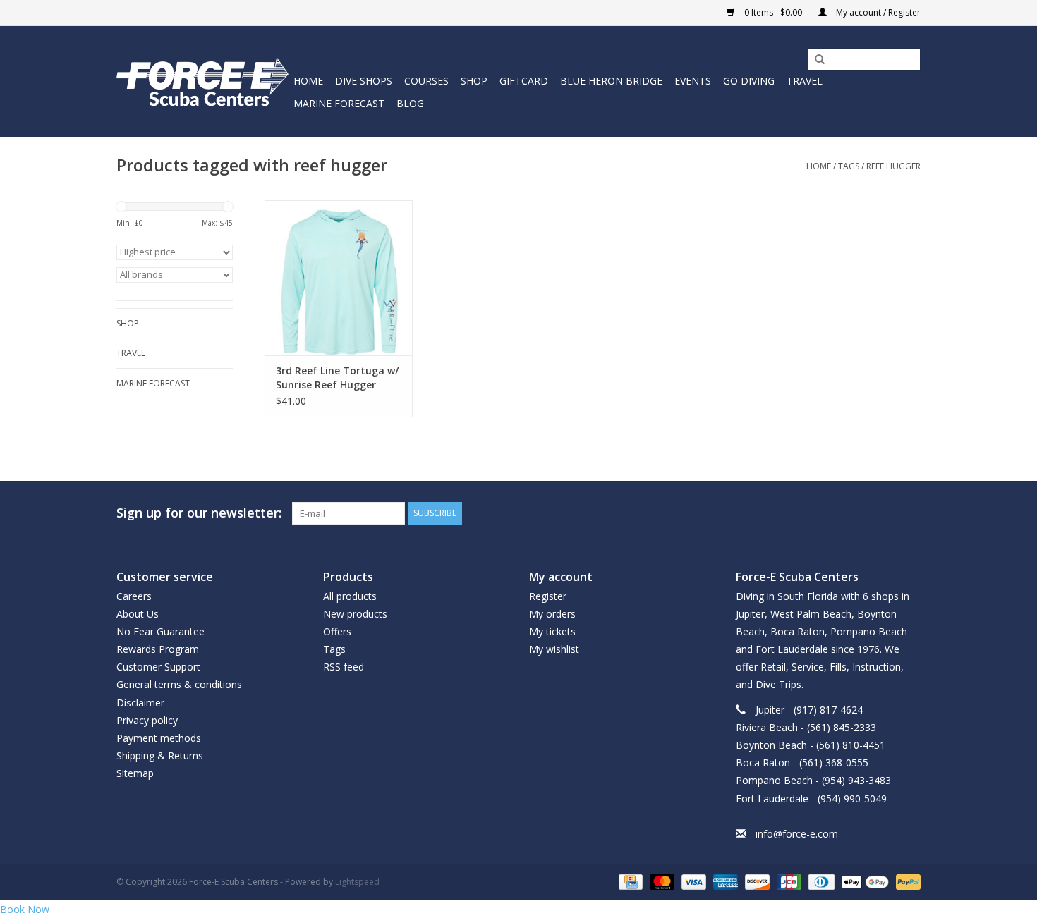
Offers (337, 631)
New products (355, 613)
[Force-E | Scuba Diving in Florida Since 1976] (202, 81)
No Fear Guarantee (160, 631)
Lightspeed (357, 882)
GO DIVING (749, 80)
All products (350, 596)
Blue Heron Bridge (611, 80)
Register (547, 596)
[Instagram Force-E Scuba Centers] (909, 513)
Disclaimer (140, 702)
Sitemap (135, 773)
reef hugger (893, 166)
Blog (410, 103)
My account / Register (877, 12)
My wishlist (554, 649)
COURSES (426, 80)
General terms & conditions (179, 684)
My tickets (552, 631)
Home (308, 80)
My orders (552, 613)
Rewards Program (157, 649)
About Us (137, 613)
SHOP (474, 80)
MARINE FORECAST (338, 103)
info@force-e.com (797, 833)
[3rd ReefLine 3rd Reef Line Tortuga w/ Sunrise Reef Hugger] (339, 277)
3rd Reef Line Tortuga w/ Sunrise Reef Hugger (337, 377)
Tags (848, 166)
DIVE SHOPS (363, 80)
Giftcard (523, 80)
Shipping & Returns (159, 755)
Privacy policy (147, 720)
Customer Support (158, 666)
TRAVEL (805, 80)
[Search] (815, 60)
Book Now (24, 909)
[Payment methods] (629, 881)
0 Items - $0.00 (773, 12)
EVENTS (692, 80)
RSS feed (343, 666)
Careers (134, 596)
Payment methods (158, 738)
